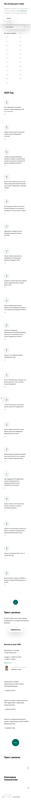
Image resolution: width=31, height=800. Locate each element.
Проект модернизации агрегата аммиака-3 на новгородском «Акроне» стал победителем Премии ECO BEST (15, 308)
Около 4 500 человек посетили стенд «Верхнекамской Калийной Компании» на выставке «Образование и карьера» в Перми (15, 184)
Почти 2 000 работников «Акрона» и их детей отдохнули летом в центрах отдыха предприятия (15, 382)
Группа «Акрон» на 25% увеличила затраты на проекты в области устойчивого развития (15, 506)
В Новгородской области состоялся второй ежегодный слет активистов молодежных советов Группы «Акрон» (15, 209)
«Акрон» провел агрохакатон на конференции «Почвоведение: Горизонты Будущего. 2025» (15, 258)
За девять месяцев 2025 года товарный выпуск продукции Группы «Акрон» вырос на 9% (15, 283)
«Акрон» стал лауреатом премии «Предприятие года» (15, 357)
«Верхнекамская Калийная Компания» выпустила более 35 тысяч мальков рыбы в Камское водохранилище (15, 456)
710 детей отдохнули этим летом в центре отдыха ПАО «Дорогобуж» (15, 407)
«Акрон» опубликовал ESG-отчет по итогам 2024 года (15, 556)
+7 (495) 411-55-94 (15, 657)
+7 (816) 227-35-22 (9, 690)
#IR (5, 287)
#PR (5, 114)
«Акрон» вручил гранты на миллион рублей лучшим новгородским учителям (15, 134)
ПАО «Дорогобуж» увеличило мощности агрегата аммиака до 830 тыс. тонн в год (15, 110)
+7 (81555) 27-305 (9, 728)
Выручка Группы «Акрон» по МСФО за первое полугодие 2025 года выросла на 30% (15, 580)
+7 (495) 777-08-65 (9, 659)
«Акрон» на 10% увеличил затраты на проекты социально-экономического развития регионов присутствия (15, 531)
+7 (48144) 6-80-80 (9, 709)
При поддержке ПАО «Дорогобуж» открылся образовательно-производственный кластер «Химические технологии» (15, 481)
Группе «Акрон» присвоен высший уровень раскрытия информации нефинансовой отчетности (15, 432)
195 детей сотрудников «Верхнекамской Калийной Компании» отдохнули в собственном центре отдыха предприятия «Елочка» (15, 333)
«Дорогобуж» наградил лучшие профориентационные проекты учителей (15, 233)
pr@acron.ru (7, 663)
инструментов (22, 10)
